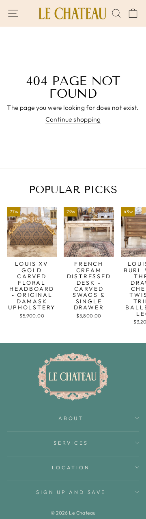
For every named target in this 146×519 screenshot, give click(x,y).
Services (71, 442)
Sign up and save (70, 492)
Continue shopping (73, 119)
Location (71, 467)
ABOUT (71, 418)
